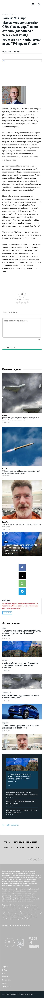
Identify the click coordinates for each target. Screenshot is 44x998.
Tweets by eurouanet (10, 825)
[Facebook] (22, 567)
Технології (6, 693)
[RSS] (35, 859)
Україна (5, 723)
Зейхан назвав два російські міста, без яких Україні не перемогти (20, 727)
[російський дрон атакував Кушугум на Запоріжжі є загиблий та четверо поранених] (22, 681)
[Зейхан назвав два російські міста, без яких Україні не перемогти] (22, 742)
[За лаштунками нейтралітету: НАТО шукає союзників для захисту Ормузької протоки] (22, 649)
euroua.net (12, 782)
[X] (22, 575)
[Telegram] (22, 591)
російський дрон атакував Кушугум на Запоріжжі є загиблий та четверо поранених (20, 665)
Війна (4, 660)
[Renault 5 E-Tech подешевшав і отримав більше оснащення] (22, 711)
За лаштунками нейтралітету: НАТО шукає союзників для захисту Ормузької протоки (22, 633)
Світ (4, 628)
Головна (5, 14)
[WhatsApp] (22, 583)
